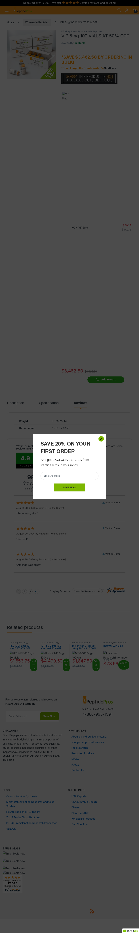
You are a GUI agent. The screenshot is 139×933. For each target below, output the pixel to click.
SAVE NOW (69, 487)
